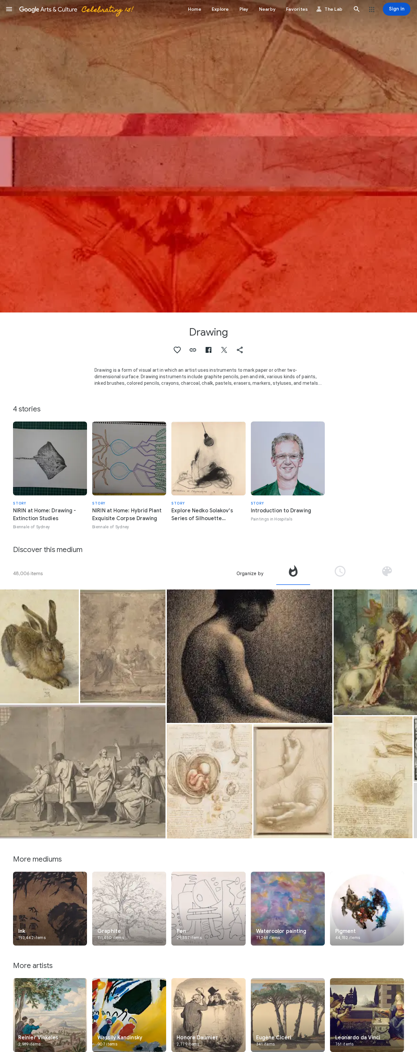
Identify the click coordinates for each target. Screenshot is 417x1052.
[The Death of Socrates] (82, 771)
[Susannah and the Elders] (122, 646)
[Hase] (39, 646)
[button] (9, 9)
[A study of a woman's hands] (292, 781)
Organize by (250, 573)
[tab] (293, 573)
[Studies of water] (373, 777)
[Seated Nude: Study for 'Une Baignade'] (249, 656)
